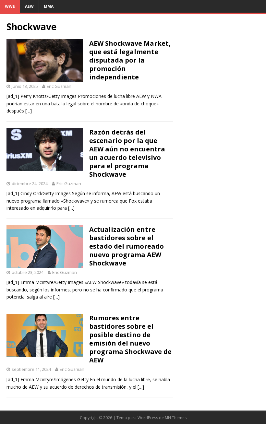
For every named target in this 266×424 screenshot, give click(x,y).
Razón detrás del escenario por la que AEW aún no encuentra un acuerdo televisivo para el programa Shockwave (127, 153)
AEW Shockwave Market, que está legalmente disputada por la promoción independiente (130, 60)
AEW (29, 6)
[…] (28, 111)
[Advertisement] (219, 53)
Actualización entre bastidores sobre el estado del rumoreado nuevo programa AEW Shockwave (126, 246)
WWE (10, 6)
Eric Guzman (59, 86)
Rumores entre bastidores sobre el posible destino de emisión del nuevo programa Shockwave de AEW (130, 338)
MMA (49, 6)
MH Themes (176, 417)
